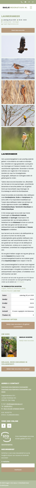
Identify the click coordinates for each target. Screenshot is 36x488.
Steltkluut (10, 288)
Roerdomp (17, 288)
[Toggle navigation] (31, 7)
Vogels (5, 24)
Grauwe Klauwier (7, 291)
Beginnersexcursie (13, 24)
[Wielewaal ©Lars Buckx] (18, 115)
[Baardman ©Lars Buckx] (18, 92)
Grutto (23, 288)
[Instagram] (33, 2)
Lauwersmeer (7, 22)
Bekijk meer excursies (26, 340)
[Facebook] (29, 2)
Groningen (16, 22)
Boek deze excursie (18, 30)
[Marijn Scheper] (9, 347)
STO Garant (20, 282)
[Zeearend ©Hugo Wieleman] (18, 46)
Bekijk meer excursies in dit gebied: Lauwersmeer (18, 325)
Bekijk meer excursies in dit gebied (18, 369)
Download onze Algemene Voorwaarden (14, 387)
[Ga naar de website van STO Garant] (6, 437)
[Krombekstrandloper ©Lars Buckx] (18, 68)
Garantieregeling (6, 444)
